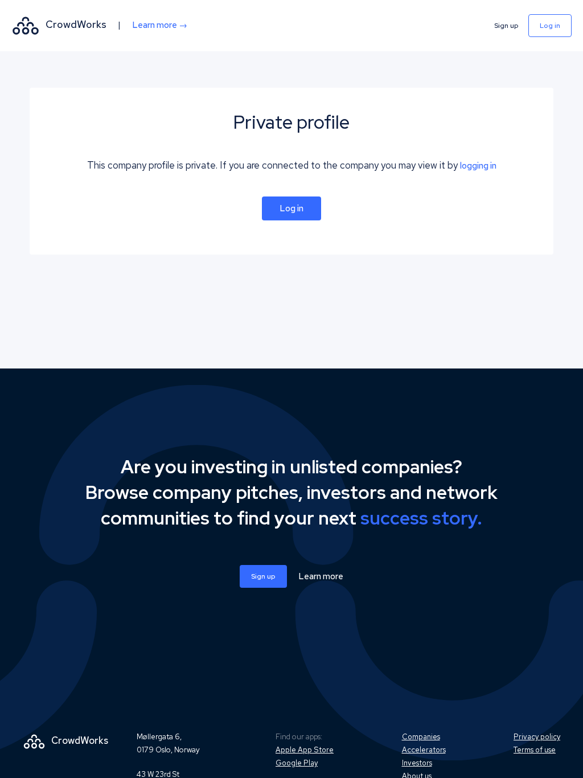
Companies (421, 737)
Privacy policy (537, 737)
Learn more (320, 576)
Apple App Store (305, 750)
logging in (478, 165)
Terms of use (535, 750)
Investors (417, 763)
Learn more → (159, 25)
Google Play (297, 763)
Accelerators (424, 750)
